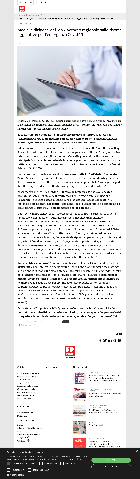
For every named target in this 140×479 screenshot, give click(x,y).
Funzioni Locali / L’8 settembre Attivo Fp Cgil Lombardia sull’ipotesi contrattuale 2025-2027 (105, 378)
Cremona (93, 406)
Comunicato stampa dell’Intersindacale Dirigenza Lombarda (39, 322)
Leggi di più (76, 459)
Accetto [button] (111, 460)
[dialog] (70, 463)
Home (20, 15)
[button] (47, 475)
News (91, 422)
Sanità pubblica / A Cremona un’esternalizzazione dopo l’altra (105, 411)
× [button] (137, 451)
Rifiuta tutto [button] (111, 467)
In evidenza (94, 372)
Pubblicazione (33, 15)
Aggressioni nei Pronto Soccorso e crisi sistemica (105, 394)
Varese (92, 391)
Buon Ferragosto (96, 425)
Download (65, 322)
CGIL (24, 379)
